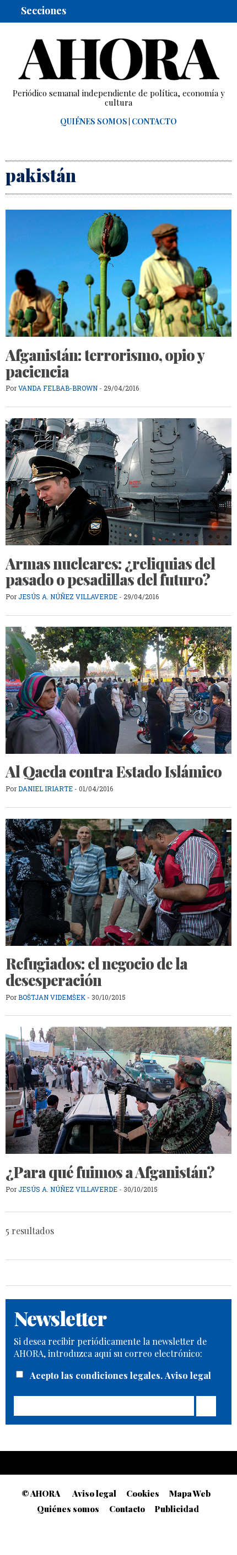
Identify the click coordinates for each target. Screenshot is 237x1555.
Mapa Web (190, 1493)
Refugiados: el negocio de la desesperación (96, 972)
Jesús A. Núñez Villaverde (67, 596)
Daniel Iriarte (45, 788)
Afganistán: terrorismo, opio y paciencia (105, 363)
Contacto (154, 121)
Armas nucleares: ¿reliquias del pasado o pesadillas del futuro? (110, 572)
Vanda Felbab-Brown (58, 388)
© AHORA (40, 1493)
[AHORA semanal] (118, 59)
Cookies (142, 1493)
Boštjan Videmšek (51, 997)
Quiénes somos (93, 121)
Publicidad (177, 1508)
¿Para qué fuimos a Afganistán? (110, 1172)
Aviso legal (188, 1375)
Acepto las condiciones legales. (97, 1375)
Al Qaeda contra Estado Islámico (114, 771)
